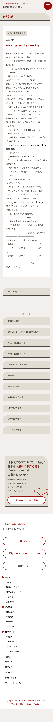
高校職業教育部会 (15, 397)
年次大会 (9, 667)
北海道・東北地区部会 (17, 364)
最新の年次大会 (12, 587)
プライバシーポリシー (14, 683)
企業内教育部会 (14, 419)
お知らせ (10, 582)
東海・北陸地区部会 (16, 353)
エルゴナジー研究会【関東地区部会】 (24, 331)
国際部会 (12, 375)
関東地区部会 (14, 321)
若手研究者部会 (14, 408)
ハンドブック (11, 646)
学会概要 (9, 606)
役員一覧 (10, 621)
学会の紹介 (10, 597)
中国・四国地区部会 (16, 342)
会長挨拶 (10, 611)
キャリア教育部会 (15, 430)
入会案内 (10, 601)
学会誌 (9, 636)
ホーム (8, 577)
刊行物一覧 (9, 631)
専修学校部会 (14, 386)
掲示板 (8, 656)
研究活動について (13, 592)
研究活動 (9, 661)
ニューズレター (12, 651)
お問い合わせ (10, 677)
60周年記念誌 (12, 641)
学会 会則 (10, 626)
